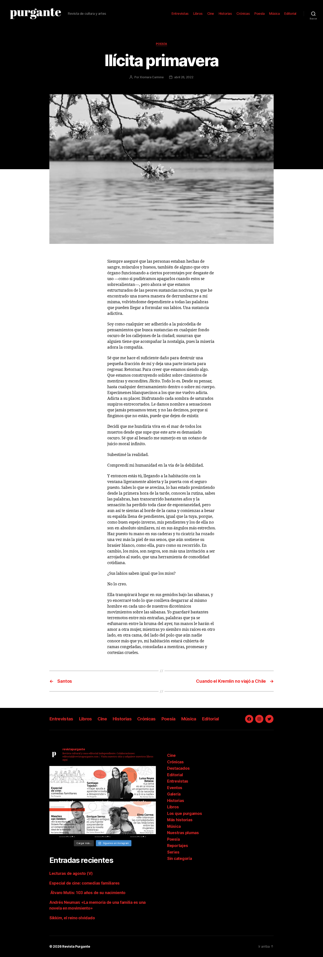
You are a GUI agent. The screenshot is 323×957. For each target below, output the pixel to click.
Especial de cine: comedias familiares (84, 883)
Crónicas (243, 13)
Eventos (174, 787)
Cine (210, 13)
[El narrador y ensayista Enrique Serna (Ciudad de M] (102, 819)
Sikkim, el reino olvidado (72, 918)
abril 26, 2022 (183, 77)
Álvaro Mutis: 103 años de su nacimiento (87, 892)
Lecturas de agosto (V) (71, 873)
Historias (225, 13)
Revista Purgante (76, 946)
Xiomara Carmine (152, 77)
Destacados (178, 768)
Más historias (180, 820)
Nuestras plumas (183, 832)
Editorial (290, 13)
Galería (174, 794)
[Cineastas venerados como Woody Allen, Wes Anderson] (67, 783)
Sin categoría (179, 858)
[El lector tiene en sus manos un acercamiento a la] (67, 819)
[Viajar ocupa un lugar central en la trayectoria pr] (102, 783)
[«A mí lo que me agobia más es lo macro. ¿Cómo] (138, 783)
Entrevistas (180, 13)
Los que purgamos (184, 813)
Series (173, 852)
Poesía (259, 13)
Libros (198, 13)
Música (274, 13)
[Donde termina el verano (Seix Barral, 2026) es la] (138, 819)
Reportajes (177, 845)
